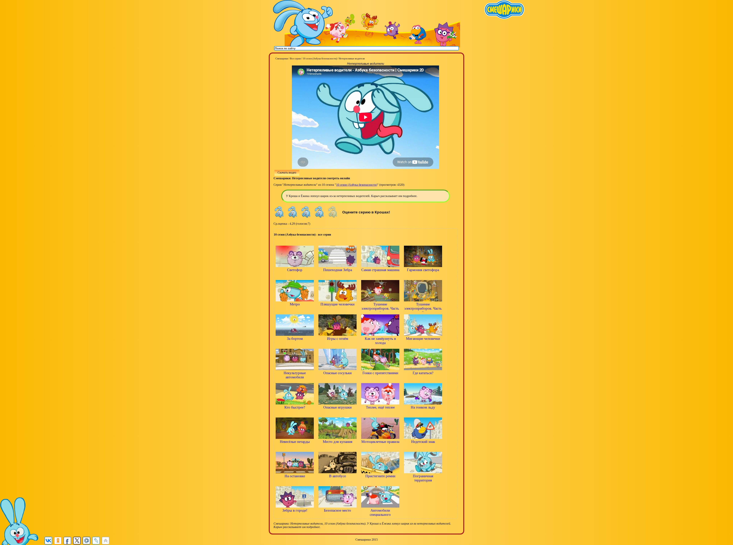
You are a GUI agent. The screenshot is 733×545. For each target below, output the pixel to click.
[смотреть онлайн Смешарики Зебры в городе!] (295, 516)
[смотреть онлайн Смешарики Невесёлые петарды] (295, 448)
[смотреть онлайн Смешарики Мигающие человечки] (423, 345)
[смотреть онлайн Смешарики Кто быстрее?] (295, 413)
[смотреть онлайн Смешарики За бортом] (295, 345)
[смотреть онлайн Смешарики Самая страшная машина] (380, 276)
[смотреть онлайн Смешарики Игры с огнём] (337, 345)
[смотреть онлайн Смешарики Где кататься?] (423, 379)
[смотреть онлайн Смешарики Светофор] (295, 276)
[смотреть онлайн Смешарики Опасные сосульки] (337, 379)
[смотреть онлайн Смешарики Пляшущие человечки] (337, 310)
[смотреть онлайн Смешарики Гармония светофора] (423, 276)
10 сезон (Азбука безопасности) (356, 184)
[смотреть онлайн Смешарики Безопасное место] (337, 516)
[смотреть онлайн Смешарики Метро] (295, 310)
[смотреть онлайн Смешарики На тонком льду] (423, 413)
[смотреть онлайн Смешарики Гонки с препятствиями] (380, 379)
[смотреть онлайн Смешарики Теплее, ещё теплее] (380, 413)
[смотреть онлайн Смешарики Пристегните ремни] (380, 482)
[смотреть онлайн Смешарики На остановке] (295, 482)
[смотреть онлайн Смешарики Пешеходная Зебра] (337, 276)
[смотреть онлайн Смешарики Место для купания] (337, 448)
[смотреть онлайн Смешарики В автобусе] (337, 482)
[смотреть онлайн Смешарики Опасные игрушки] (337, 413)
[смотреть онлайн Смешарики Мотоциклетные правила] (380, 448)
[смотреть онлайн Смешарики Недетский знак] (423, 448)
